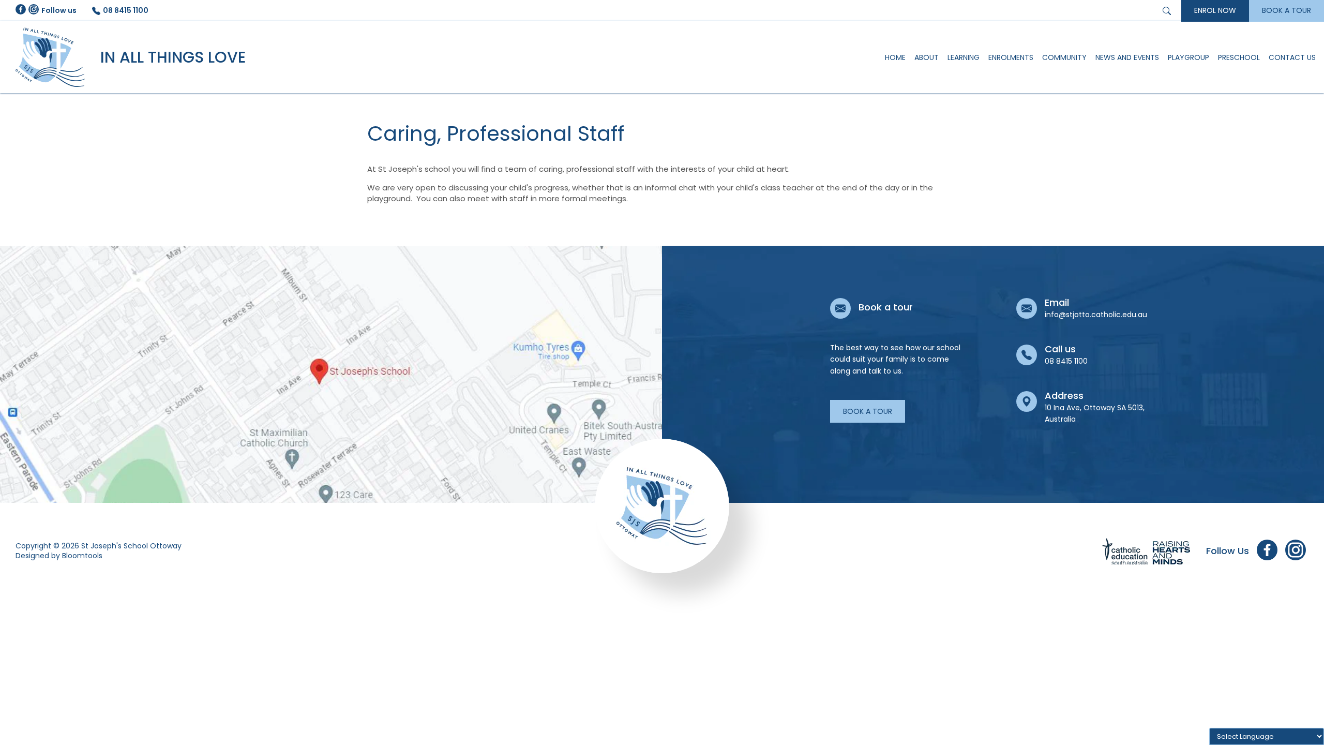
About (926, 57)
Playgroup (1188, 57)
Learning (963, 57)
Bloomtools (82, 555)
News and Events (1127, 57)
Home (895, 57)
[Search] (1168, 10)
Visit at (331, 374)
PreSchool (1239, 57)
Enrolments (1010, 57)
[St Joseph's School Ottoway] (50, 57)
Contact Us (1292, 57)
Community (1064, 57)
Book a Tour (867, 411)
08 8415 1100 (125, 10)
